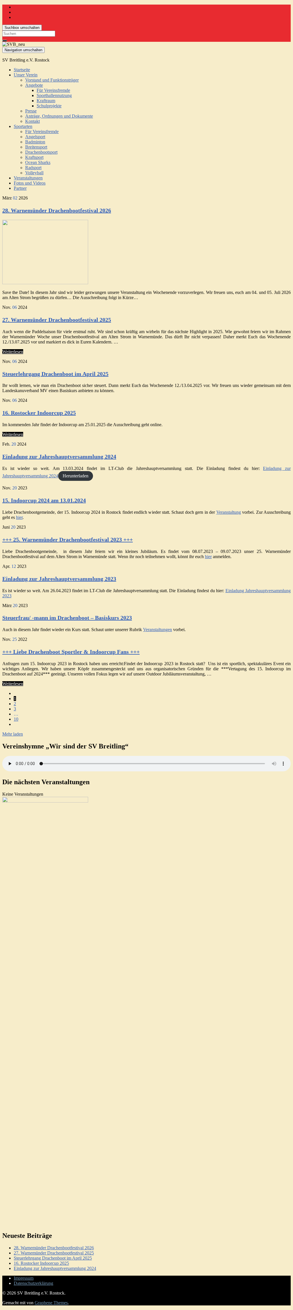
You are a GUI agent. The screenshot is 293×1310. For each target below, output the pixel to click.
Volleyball (34, 172)
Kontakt (32, 121)
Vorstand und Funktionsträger (52, 80)
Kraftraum (46, 100)
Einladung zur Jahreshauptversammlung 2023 (59, 579)
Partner (20, 188)
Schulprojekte (49, 105)
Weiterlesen (12, 351)
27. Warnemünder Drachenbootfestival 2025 (56, 320)
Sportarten (23, 126)
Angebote (34, 85)
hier (19, 517)
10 (16, 719)
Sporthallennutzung (54, 95)
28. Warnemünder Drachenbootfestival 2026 (56, 210)
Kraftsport (34, 157)
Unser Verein (25, 74)
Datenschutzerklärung (33, 1283)
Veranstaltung (228, 512)
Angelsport (35, 136)
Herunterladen (75, 475)
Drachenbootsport (41, 152)
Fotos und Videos (29, 183)
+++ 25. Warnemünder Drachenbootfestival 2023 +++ (67, 539)
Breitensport (36, 147)
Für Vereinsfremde (53, 90)
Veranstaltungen (28, 177)
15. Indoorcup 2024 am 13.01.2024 (44, 500)
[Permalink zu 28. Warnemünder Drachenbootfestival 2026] (45, 282)
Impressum (23, 1278)
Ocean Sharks (37, 162)
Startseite (22, 69)
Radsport (33, 167)
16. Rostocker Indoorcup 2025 (39, 413)
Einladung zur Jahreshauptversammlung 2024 (59, 456)
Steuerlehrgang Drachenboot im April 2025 (55, 374)
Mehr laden (12, 734)
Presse (31, 110)
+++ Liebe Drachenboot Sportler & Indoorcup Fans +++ (71, 652)
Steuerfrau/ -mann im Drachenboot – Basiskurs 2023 (67, 618)
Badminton (35, 141)
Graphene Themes (51, 1302)
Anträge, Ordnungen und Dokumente (59, 116)
